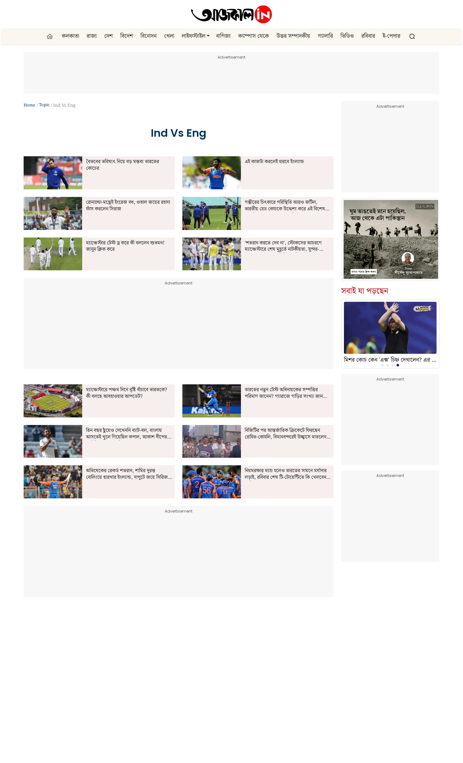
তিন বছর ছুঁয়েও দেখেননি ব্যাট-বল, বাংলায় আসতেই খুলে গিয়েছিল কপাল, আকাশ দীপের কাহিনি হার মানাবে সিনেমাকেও (126, 434)
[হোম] (50, 36)
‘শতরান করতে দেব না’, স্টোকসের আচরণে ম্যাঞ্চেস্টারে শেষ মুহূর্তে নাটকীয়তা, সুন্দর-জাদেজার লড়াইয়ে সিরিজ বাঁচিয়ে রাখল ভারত (285, 246)
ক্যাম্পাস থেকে (253, 36)
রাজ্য (92, 36)
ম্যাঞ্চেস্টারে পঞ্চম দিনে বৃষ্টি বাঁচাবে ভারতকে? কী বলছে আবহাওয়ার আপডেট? (126, 393)
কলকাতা (70, 36)
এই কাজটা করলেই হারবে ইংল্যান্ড (274, 162)
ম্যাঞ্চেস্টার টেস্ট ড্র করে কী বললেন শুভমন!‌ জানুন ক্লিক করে (125, 246)
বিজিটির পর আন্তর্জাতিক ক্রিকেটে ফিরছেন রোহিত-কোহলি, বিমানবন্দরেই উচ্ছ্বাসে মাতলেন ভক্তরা (285, 434)
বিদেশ (126, 36)
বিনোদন (148, 36)
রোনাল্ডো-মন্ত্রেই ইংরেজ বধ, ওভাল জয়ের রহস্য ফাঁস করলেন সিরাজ (128, 206)
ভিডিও (347, 36)
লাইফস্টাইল (193, 36)
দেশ (108, 36)
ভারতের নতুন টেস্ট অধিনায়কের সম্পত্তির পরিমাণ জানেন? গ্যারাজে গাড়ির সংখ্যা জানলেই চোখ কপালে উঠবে (287, 393)
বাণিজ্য (223, 36)
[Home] (231, 14)
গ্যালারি (325, 36)
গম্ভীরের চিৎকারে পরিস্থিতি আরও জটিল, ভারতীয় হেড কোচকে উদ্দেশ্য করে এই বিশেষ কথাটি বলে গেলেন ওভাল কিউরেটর (285, 206)
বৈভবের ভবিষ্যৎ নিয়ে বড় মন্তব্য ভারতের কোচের (122, 165)
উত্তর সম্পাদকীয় (293, 36)
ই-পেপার (391, 36)
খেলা (169, 36)
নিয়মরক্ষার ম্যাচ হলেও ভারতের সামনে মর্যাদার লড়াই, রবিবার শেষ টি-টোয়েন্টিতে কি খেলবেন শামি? (286, 474)
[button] (208, 36)
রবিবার (368, 36)
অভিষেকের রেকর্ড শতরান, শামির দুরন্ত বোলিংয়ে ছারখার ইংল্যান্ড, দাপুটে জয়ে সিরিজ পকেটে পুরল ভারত (127, 474)
